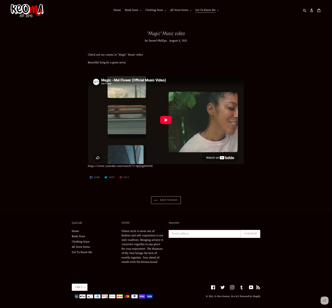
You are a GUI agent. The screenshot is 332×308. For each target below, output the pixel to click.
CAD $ (78, 287)
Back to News (169, 200)
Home (75, 231)
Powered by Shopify (250, 296)
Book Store (78, 236)
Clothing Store (81, 241)
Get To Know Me (82, 252)
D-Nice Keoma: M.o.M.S (226, 296)
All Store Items (81, 247)
